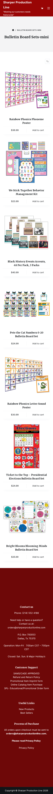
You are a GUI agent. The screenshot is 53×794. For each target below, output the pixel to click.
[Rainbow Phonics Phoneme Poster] (26, 90)
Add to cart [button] (38, 130)
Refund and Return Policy (26, 677)
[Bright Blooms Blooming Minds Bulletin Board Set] (26, 517)
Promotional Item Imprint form (26, 681)
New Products (26, 709)
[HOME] (13, 30)
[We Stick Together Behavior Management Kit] (26, 161)
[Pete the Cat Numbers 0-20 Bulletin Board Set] (26, 304)
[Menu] (48, 8)
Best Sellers (26, 712)
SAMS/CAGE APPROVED (26, 673)
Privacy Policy (26, 747)
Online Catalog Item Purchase (26, 684)
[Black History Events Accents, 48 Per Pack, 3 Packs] (26, 233)
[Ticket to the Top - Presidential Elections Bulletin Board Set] (26, 446)
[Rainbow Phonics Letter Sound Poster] (26, 375)
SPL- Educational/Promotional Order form (26, 688)
